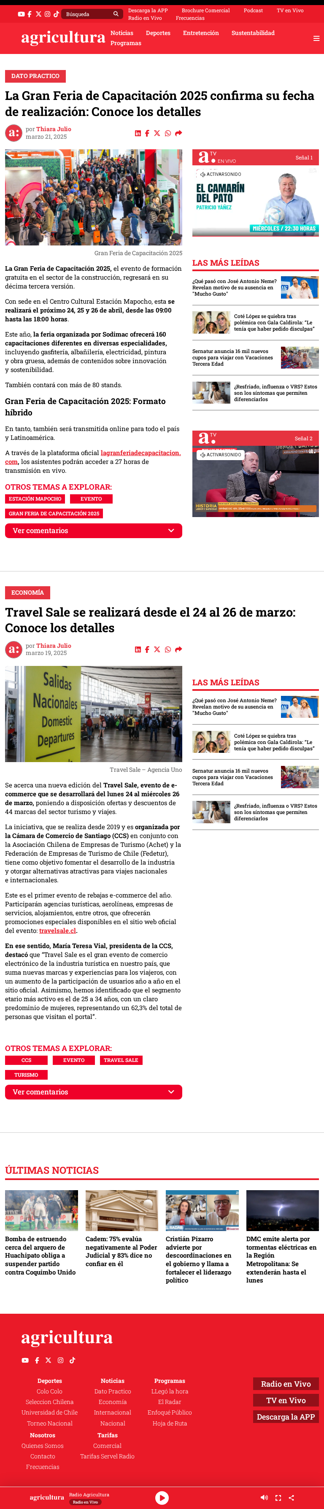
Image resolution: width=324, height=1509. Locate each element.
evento (91, 498)
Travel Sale (121, 1059)
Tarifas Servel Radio (107, 1456)
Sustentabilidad (253, 33)
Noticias (122, 33)
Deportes (158, 33)
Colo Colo (49, 1391)
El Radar (169, 1402)
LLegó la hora (170, 1391)
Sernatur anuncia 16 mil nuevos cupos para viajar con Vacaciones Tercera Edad (232, 357)
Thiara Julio (53, 129)
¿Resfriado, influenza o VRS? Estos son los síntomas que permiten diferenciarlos (275, 392)
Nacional (112, 1423)
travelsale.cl (57, 930)
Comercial (107, 1446)
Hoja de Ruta (170, 1423)
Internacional (112, 1412)
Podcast (253, 10)
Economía (27, 592)
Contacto (42, 1456)
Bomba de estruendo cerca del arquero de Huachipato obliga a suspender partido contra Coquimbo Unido (40, 1255)
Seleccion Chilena (50, 1402)
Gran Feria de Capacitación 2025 (54, 513)
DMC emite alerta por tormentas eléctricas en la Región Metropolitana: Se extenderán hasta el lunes (281, 1259)
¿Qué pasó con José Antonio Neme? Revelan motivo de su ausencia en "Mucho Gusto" (234, 287)
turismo (26, 1074)
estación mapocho (35, 498)
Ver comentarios (40, 530)
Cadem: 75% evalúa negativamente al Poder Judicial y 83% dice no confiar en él (121, 1251)
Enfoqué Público (170, 1412)
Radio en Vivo (145, 17)
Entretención (201, 33)
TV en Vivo (290, 10)
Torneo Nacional (50, 1423)
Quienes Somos (43, 1446)
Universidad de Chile (50, 1412)
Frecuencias (190, 17)
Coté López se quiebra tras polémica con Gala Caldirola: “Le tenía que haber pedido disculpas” (274, 322)
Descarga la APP (148, 10)
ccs (26, 1059)
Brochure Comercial (206, 10)
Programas (126, 43)
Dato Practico (35, 76)
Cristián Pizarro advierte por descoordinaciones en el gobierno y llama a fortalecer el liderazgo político (199, 1259)
